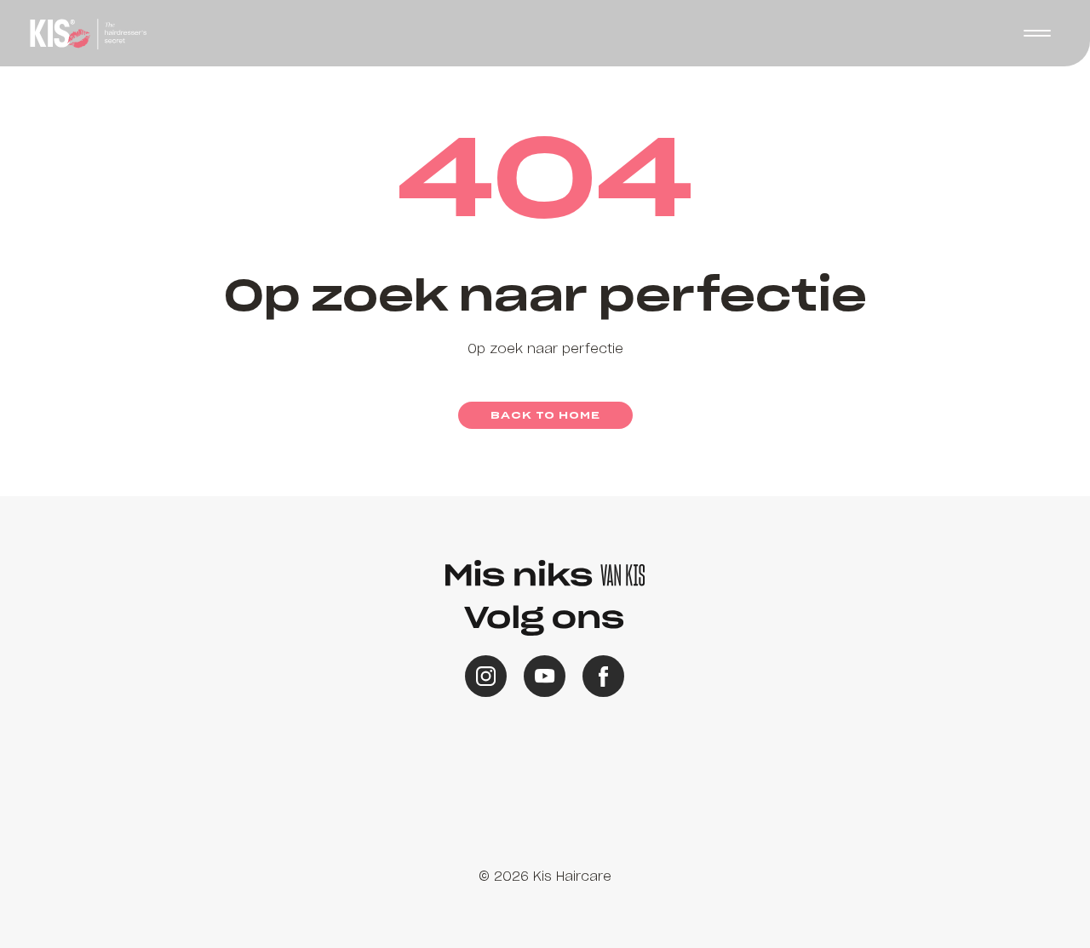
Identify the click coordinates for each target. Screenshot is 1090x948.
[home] (86, 33)
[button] (545, 474)
